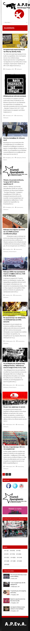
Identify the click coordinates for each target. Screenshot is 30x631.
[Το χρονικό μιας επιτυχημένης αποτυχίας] (6, 592)
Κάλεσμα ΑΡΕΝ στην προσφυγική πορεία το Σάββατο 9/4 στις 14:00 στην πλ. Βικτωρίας (14, 274)
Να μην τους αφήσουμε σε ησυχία (14, 407)
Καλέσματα (19, 69)
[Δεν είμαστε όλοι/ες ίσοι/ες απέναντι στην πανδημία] (6, 608)
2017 (11, 554)
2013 (18, 557)
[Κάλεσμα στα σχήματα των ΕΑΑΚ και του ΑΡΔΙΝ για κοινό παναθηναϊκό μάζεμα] (15, 221)
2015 (5, 557)
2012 (5, 561)
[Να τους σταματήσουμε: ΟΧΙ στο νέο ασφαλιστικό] (15, 438)
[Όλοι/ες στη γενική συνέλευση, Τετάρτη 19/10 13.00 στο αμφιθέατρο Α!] (15, 171)
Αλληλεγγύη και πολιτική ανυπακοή (14, 96)
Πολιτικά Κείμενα (12, 251)
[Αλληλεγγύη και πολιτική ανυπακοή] (15, 86)
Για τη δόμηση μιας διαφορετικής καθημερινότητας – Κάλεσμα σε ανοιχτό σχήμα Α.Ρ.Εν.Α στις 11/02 (14, 365)
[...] (20, 65)
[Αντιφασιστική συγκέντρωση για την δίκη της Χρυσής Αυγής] (15, 41)
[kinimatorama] (15, 510)
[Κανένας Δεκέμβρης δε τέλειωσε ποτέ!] (15, 129)
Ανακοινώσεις (19, 115)
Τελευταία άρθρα (9, 571)
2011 (11, 561)
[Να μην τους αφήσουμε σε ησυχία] (15, 398)
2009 (5, 564)
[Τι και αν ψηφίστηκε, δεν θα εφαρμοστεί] (6, 584)
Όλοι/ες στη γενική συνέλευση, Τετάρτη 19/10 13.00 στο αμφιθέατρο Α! (13, 182)
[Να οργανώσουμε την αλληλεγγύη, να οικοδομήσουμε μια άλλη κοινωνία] (15, 309)
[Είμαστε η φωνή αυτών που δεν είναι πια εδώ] (6, 600)
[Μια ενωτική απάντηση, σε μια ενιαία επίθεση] (6, 576)
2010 (18, 561)
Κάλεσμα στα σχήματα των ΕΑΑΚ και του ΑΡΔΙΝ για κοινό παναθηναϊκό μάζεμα (14, 231)
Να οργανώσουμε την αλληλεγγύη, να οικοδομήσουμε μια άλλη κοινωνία (14, 319)
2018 (5, 554)
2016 (17, 554)
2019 (17, 550)
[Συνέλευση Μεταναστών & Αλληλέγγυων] (15, 529)
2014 (11, 557)
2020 (11, 550)
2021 (5, 550)
